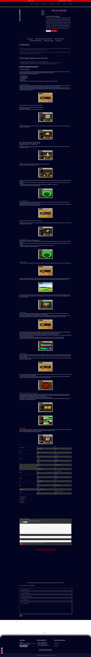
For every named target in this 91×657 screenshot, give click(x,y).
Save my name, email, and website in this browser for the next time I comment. (33, 542)
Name (21, 535)
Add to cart (54, 31)
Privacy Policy (56, 642)
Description (30, 39)
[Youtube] (2, 651)
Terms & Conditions (57, 643)
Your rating (21, 522)
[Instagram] (2, 653)
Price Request (56, 646)
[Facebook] (2, 648)
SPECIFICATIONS (59, 39)
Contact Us (56, 644)
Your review (22, 523)
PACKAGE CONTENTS (35, 40)
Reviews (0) (58, 40)
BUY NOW (48, 31)
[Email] (2, 655)
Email (21, 539)
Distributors (56, 645)
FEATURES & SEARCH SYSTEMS (43, 39)
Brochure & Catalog (48, 40)
